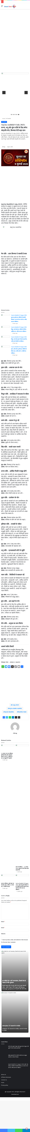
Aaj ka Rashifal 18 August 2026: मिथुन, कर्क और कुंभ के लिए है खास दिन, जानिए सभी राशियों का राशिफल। (19, 339)
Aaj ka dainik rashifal (15, 708)
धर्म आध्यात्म (8, 118)
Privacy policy (4, 1085)
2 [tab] (13, 114)
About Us (3, 1074)
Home (3, 118)
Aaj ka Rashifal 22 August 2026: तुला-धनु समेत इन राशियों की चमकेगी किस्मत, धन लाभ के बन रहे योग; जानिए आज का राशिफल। (18, 1066)
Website (3, 933)
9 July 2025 (15, 705)
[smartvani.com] (10, 6)
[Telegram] (13, 717)
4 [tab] (16, 114)
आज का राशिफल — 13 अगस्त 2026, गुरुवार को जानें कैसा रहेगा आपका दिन (22, 868)
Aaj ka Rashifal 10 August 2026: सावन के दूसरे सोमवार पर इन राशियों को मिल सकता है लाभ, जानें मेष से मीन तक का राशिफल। (22, 886)
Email (3, 927)
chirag (3, 146)
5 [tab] (18, 114)
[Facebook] (4, 717)
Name (3, 921)
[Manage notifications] (26, 1129)
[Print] (19, 717)
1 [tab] (11, 114)
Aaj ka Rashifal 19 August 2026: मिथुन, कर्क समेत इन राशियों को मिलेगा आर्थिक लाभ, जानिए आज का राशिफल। (19, 329)
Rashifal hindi (22, 712)
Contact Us (4, 1079)
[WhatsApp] (10, 717)
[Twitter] (7, 717)
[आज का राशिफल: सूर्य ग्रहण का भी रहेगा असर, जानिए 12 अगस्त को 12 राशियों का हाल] (7, 878)
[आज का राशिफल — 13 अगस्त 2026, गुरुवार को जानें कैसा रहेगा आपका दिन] (22, 804)
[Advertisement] (15, 25)
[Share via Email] (16, 717)
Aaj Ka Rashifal (9, 712)
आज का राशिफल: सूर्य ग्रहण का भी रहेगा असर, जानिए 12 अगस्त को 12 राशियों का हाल (7, 885)
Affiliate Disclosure (6, 1077)
